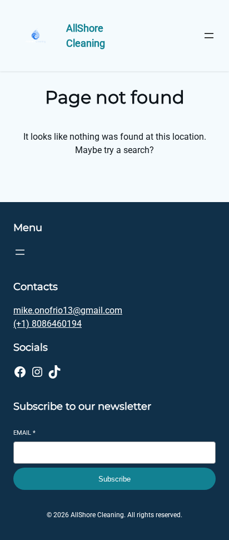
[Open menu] (209, 35)
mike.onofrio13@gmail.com (67, 310)
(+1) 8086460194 (47, 323)
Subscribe (114, 479)
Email (24, 432)
